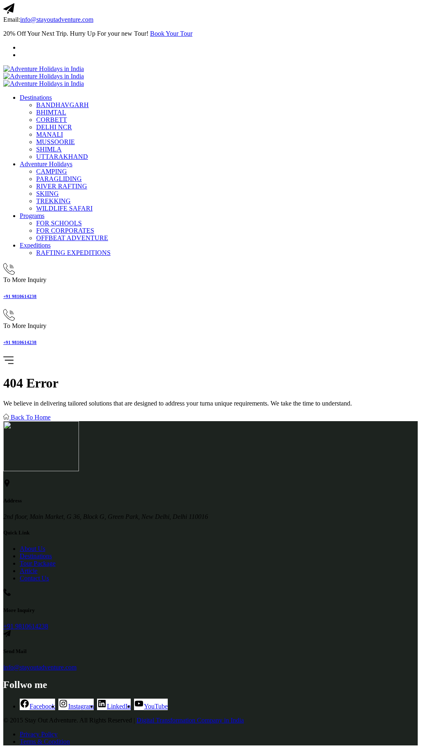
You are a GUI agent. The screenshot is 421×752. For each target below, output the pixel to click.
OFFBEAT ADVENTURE (72, 237)
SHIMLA (49, 149)
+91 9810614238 (20, 296)
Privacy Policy (39, 734)
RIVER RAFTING (61, 186)
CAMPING (51, 171)
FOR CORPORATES (65, 230)
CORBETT (51, 119)
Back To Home (30, 417)
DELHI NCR (54, 127)
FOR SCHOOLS (59, 223)
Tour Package (38, 563)
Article (28, 570)
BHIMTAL (51, 112)
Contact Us (34, 578)
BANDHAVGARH (62, 104)
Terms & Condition (45, 741)
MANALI (49, 134)
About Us (32, 548)
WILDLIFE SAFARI (64, 208)
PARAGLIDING (59, 178)
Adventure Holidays (46, 163)
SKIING (47, 193)
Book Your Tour (171, 33)
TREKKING (53, 200)
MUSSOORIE (55, 141)
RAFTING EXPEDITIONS (73, 252)
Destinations (36, 97)
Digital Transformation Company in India (190, 720)
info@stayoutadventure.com (56, 19)
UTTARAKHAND (62, 156)
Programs (32, 215)
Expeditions (35, 245)
